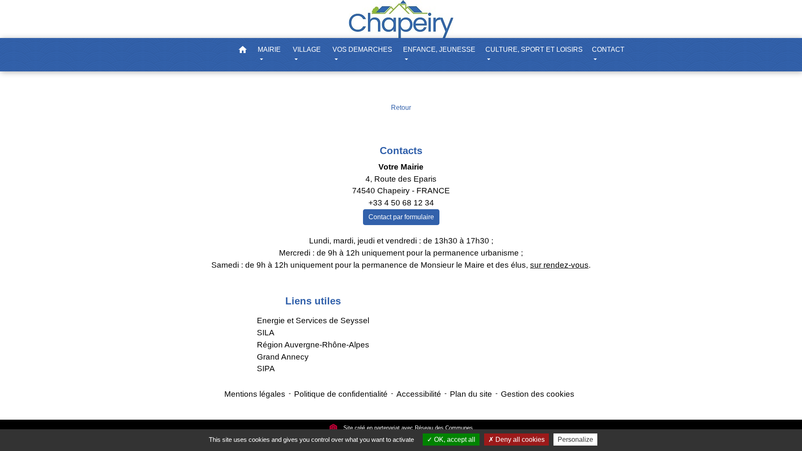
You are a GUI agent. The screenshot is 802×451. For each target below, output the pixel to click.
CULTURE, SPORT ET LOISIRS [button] (534, 49)
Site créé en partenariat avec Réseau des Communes (407, 428)
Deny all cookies (519, 439)
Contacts (401, 150)
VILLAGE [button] (307, 49)
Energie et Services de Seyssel (313, 320)
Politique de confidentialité (341, 394)
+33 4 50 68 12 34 (401, 202)
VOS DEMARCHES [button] (362, 49)
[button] (242, 51)
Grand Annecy (283, 356)
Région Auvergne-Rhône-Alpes (313, 344)
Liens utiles (313, 301)
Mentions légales (254, 394)
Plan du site (471, 394)
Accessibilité (418, 394)
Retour (401, 107)
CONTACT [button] (608, 49)
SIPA (266, 368)
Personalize (575, 439)
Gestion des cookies (537, 394)
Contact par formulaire (401, 216)
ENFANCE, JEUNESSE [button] (439, 49)
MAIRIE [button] (269, 49)
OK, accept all (453, 439)
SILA (265, 332)
